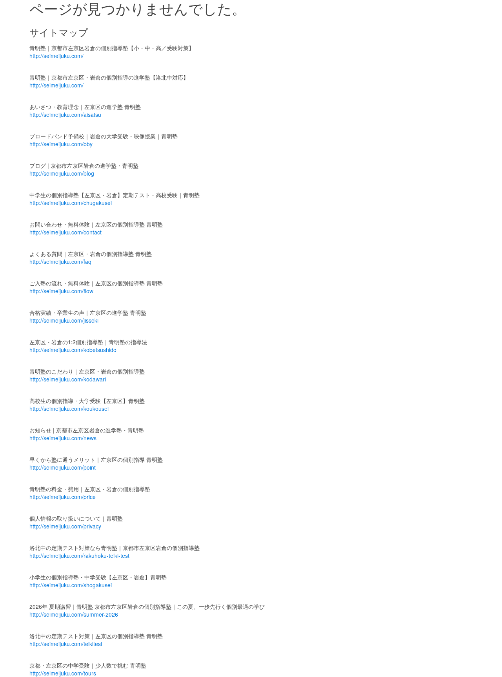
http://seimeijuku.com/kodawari (67, 379)
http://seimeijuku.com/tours (62, 673)
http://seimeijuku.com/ (56, 56)
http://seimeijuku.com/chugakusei (70, 203)
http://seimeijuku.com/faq (60, 261)
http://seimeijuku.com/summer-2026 (73, 614)
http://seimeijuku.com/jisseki (63, 320)
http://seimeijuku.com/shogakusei (70, 585)
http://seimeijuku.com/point (62, 467)
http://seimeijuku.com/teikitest (65, 644)
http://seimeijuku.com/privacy (65, 526)
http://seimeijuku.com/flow (61, 291)
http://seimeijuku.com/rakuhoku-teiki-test (79, 555)
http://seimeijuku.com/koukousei (69, 408)
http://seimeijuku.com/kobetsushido (72, 350)
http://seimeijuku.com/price (62, 497)
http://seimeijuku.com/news (62, 438)
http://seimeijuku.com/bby (61, 144)
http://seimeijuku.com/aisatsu (65, 114)
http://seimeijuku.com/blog (61, 173)
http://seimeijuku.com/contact (65, 232)
